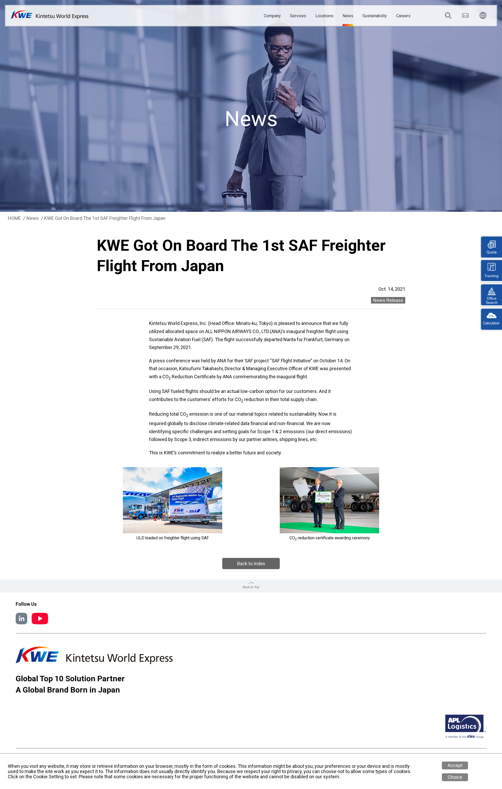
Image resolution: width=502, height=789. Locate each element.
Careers (403, 16)
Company (272, 16)
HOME (14, 218)
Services (298, 16)
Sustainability (374, 16)
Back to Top (251, 587)
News (348, 16)
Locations (324, 16)
